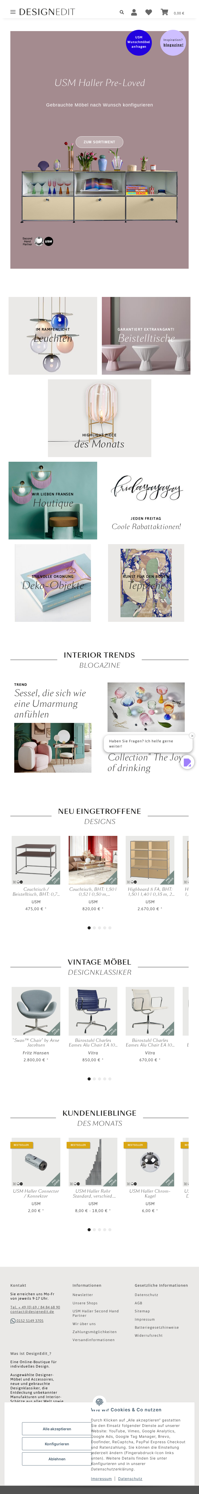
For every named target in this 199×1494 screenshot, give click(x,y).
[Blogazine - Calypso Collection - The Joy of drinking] (146, 707)
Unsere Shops (85, 1303)
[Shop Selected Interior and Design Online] (49, 12)
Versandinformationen (94, 1340)
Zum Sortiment (99, 142)
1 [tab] (89, 927)
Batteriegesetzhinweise (157, 1327)
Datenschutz (130, 1478)
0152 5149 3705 (30, 1321)
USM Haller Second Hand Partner (96, 1313)
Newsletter (83, 1295)
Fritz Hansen (36, 1052)
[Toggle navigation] (13, 9)
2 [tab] (94, 927)
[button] (123, 12)
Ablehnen (57, 1459)
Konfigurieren (57, 1444)
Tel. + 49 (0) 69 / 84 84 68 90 (35, 1307)
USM (36, 901)
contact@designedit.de (32, 1312)
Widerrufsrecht (149, 1335)
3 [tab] (99, 927)
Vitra (93, 1052)
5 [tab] (109, 927)
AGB (138, 1303)
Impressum (101, 1478)
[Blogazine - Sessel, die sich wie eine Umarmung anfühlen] (52, 747)
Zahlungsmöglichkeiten (95, 1332)
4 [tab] (104, 927)
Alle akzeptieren (57, 1429)
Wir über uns (84, 1324)
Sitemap (142, 1311)
